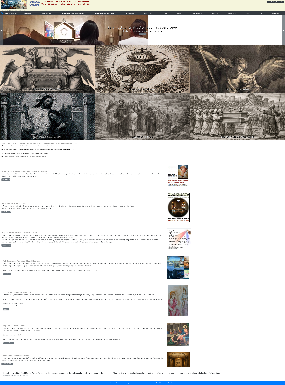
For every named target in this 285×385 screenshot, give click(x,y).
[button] (1, 30)
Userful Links (231, 13)
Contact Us (275, 13)
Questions (215, 13)
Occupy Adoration (197, 13)
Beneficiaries (147, 13)
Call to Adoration (46, 13)
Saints (247, 13)
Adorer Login (270, 1)
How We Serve (27, 13)
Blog (260, 13)
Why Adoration (130, 13)
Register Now (279, 1)
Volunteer (164, 13)
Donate (179, 13)
